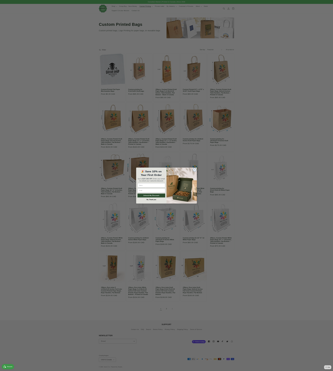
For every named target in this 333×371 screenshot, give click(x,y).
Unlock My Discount (151, 195)
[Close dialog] (194, 169)
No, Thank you (151, 199)
